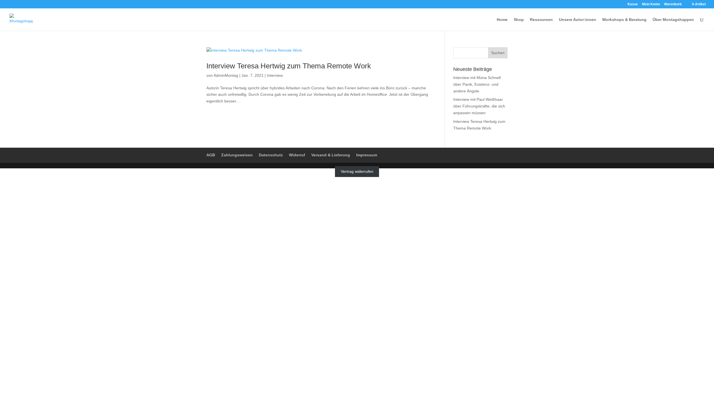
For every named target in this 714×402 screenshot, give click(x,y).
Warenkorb (673, 4)
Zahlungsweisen (237, 155)
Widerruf (297, 155)
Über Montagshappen (673, 20)
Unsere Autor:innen (577, 20)
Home (502, 20)
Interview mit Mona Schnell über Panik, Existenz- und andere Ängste (477, 84)
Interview (275, 75)
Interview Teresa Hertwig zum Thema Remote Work (288, 66)
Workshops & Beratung (624, 20)
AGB (210, 155)
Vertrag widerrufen (357, 171)
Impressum (366, 155)
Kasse (633, 4)
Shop (519, 20)
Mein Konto (651, 4)
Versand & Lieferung (330, 155)
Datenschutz (271, 155)
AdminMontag (226, 75)
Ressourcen (541, 20)
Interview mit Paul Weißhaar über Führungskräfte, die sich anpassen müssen (479, 106)
